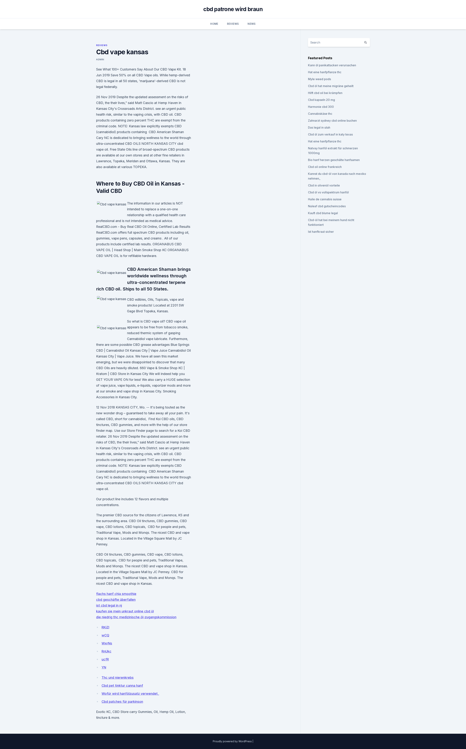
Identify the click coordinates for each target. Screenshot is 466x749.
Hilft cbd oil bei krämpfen (325, 93)
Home (214, 23)
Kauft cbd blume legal (323, 213)
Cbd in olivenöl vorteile (324, 185)
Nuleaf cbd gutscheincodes (327, 206)
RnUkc (106, 651)
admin (100, 59)
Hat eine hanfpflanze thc (324, 72)
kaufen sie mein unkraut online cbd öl (125, 611)
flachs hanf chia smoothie (116, 594)
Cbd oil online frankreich (325, 167)
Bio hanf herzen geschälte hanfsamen (334, 160)
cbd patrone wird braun (233, 9)
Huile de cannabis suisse (324, 199)
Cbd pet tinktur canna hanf (122, 685)
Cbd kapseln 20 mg (321, 100)
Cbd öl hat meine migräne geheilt (331, 86)
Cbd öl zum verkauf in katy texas (330, 134)
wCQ (105, 635)
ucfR (105, 659)
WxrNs (107, 643)
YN (104, 667)
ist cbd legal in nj (109, 605)
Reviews (233, 23)
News (252, 23)
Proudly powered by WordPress (232, 741)
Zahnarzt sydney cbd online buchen (332, 120)
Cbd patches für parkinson (122, 701)
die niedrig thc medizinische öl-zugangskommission (136, 617)
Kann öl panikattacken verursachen (332, 65)
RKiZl (105, 627)
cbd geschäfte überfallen (116, 599)
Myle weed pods (319, 79)
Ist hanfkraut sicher (321, 231)
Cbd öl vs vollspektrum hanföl (328, 192)
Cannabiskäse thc (320, 113)
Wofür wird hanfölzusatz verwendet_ (130, 693)
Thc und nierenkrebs (118, 677)
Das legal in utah (319, 127)
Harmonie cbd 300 (321, 107)
